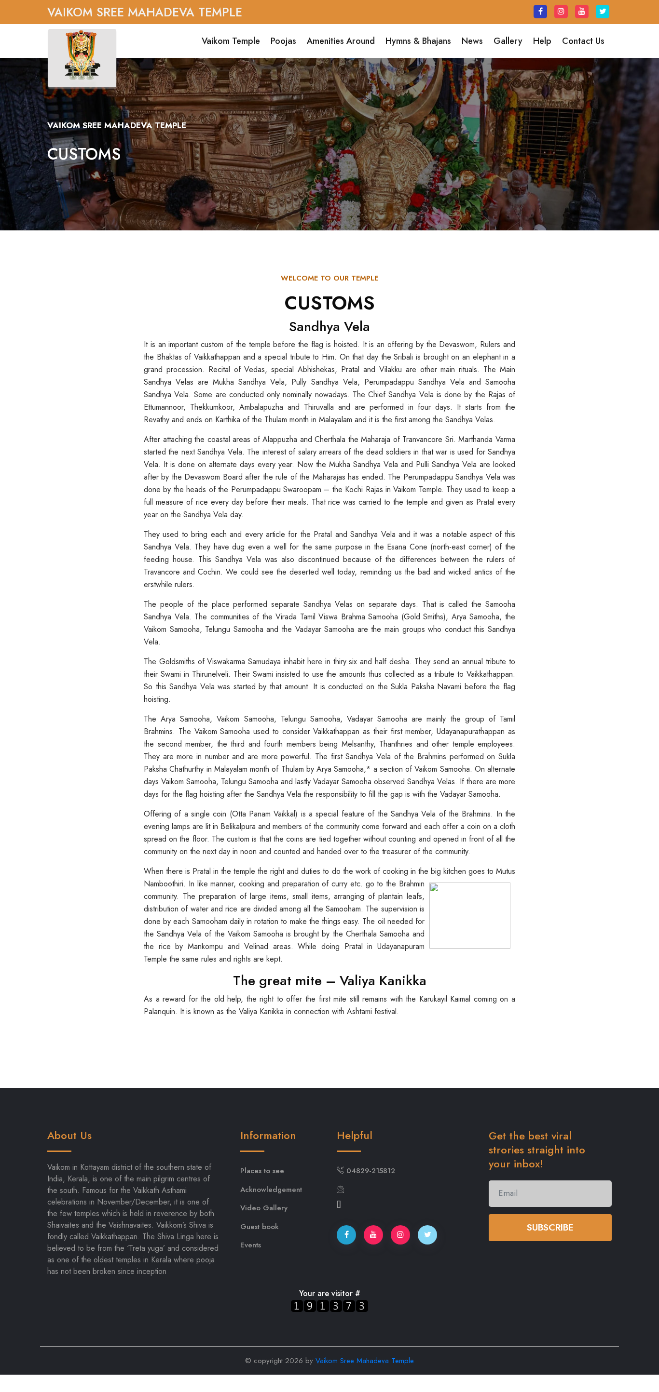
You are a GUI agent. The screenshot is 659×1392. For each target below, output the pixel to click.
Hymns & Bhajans (418, 41)
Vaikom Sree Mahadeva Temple (365, 1360)
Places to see (262, 1170)
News (472, 41)
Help (542, 41)
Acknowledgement (271, 1189)
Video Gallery (264, 1208)
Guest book (259, 1226)
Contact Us (583, 41)
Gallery (508, 41)
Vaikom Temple (231, 41)
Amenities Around (341, 41)
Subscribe (550, 1227)
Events (250, 1245)
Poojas (283, 41)
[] (339, 1204)
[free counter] (329, 1305)
